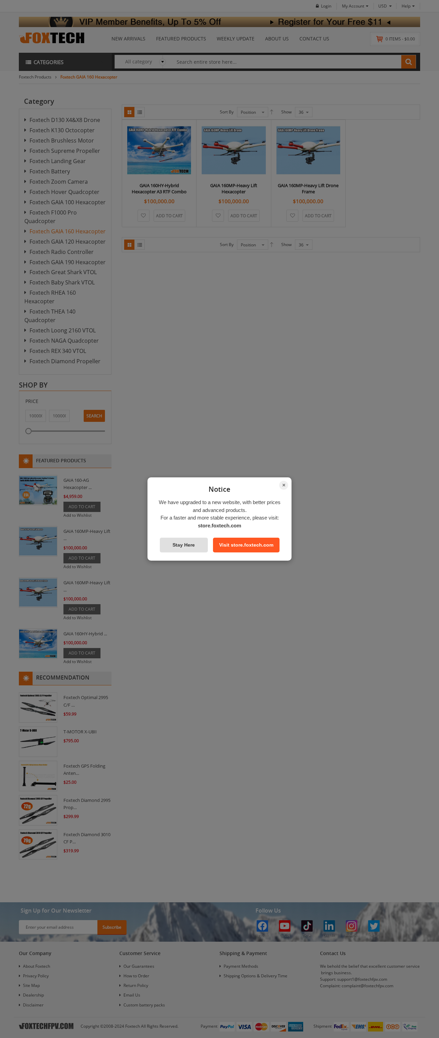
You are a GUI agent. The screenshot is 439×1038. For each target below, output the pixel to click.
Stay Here (184, 545)
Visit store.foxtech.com (246, 545)
